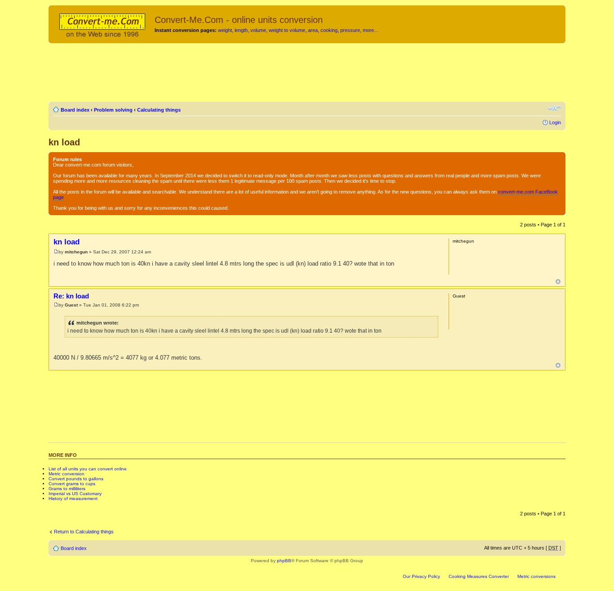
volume (258, 30)
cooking (329, 30)
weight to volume (287, 30)
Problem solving (113, 110)
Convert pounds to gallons (76, 478)
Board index (75, 110)
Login (555, 122)
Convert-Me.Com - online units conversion (239, 20)
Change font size (554, 108)
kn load (64, 142)
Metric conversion (67, 473)
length (241, 30)
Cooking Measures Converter (479, 576)
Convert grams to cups (72, 483)
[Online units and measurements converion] (103, 24)
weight (225, 30)
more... (370, 30)
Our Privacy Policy (421, 576)
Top (558, 281)
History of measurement (73, 498)
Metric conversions (536, 576)
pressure (350, 30)
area (313, 30)
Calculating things (159, 110)
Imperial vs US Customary (75, 493)
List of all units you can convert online (88, 468)
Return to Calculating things (84, 531)
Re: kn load (71, 296)
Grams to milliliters (67, 488)
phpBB (284, 560)
